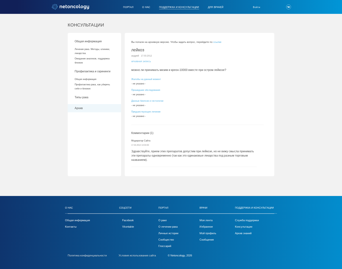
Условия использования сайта (137, 255)
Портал (128, 7)
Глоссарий (164, 246)
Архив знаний (243, 233)
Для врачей (216, 7)
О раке (162, 220)
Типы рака (82, 97)
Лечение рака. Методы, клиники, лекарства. (92, 51)
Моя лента (206, 220)
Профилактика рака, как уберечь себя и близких (92, 86)
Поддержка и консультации (179, 7)
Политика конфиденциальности (87, 255)
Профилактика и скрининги (92, 71)
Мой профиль (208, 233)
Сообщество (166, 239)
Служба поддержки (247, 220)
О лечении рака (168, 226)
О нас (146, 7)
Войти (256, 7)
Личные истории (168, 233)
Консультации (243, 226)
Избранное (206, 226)
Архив (79, 108)
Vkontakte (128, 226)
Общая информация (88, 41)
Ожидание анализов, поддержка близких (92, 60)
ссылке (217, 42)
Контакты (71, 226)
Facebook (128, 220)
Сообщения (207, 239)
